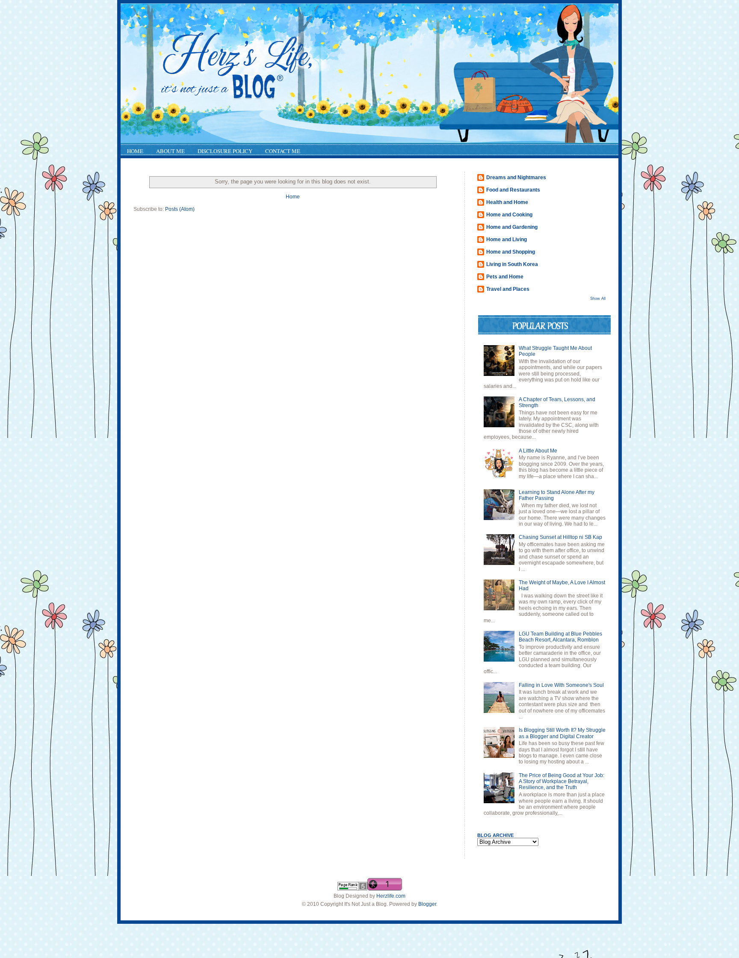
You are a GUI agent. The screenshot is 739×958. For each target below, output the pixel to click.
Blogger (427, 904)
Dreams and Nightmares (516, 177)
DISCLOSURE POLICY (225, 151)
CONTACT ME (282, 151)
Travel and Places (507, 289)
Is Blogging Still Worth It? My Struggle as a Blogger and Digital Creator (562, 733)
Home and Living (506, 239)
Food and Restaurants (513, 190)
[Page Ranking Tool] (352, 889)
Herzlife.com (390, 896)
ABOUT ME (170, 151)
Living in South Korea (512, 264)
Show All (598, 298)
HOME (135, 151)
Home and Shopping (510, 252)
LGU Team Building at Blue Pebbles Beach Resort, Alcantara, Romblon (560, 637)
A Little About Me (538, 451)
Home (293, 197)
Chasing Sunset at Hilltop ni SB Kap (560, 537)
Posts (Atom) (180, 209)
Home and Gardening (512, 227)
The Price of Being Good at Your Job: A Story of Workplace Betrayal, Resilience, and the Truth (561, 781)
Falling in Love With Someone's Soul (561, 685)
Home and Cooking (509, 215)
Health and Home (507, 202)
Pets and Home (504, 277)
